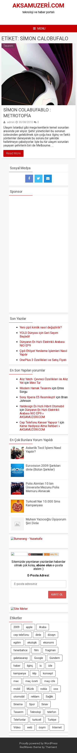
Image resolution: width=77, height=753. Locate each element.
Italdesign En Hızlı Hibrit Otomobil (42, 406)
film (36, 650)
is (41, 665)
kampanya (19, 673)
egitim (17, 642)
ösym (42, 727)
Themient (51, 747)
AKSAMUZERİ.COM (38, 5)
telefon (51, 712)
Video (17, 727)
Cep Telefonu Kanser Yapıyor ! (39, 422)
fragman (50, 650)
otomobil (18, 696)
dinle (38, 635)
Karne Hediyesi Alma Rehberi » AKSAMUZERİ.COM (40, 427)
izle (50, 665)
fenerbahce (20, 650)
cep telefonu (21, 635)
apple (29, 627)
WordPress (51, 743)
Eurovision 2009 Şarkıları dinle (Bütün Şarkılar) (43, 467)
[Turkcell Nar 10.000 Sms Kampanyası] (17, 511)
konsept (48, 673)
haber (16, 665)
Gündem (55, 658)
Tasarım (8, 45)
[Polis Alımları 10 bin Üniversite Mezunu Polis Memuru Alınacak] (17, 494)
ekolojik (32, 642)
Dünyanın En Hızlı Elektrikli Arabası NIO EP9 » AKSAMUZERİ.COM (39, 413)
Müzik (30, 689)
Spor (32, 704)
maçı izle (49, 681)
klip (34, 673)
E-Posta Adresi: (38, 575)
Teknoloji (35, 712)
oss (55, 689)
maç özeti (31, 681)
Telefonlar (19, 719)
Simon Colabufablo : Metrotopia (27, 112)
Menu (41, 28)
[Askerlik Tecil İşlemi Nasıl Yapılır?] (17, 458)
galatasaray (20, 658)
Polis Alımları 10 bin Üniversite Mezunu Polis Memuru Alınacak (42, 487)
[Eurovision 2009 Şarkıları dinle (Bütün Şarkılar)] (17, 476)
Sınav (44, 704)
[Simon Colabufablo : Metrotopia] (38, 74)
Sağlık (49, 696)
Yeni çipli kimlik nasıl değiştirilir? (41, 327)
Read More (13, 153)
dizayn (52, 635)
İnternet (57, 727)
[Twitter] (38, 179)
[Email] (48, 179)
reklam (35, 696)
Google (38, 658)
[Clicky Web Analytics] (51, 555)
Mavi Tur (35, 382)
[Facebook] (29, 179)
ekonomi (48, 642)
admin (11, 122)
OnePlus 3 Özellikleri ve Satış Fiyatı (43, 360)
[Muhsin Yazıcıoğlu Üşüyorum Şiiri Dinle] (17, 529)
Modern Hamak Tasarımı (35, 388)
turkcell (36, 719)
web (29, 727)
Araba (42, 627)
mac (16, 681)
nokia (43, 689)
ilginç (30, 665)
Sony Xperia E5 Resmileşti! (37, 397)
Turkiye (52, 719)
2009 (16, 627)
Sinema (18, 704)
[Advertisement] (43, 18)
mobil (16, 689)
